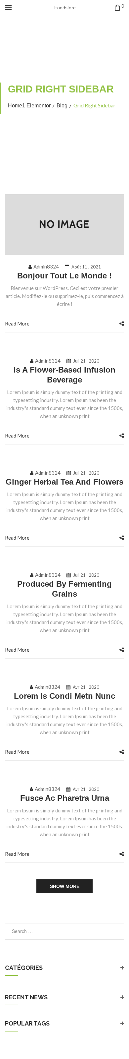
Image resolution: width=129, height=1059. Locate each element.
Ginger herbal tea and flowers (64, 481)
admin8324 (46, 266)
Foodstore (65, 7)
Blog (62, 105)
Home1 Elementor (29, 105)
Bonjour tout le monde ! (64, 275)
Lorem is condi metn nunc (64, 695)
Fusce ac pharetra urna (64, 798)
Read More (17, 323)
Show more (64, 886)
